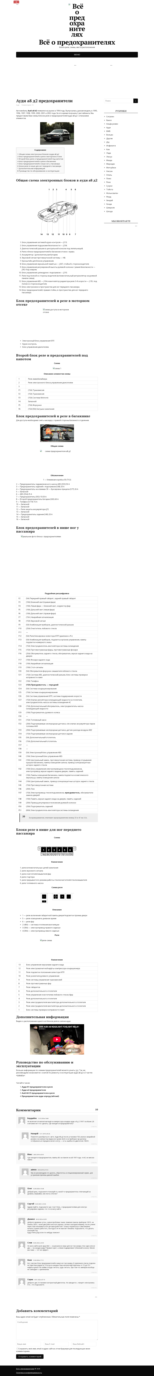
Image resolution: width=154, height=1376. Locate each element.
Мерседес (110, 164)
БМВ (108, 131)
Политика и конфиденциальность (29, 1373)
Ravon (109, 120)
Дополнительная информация (31, 168)
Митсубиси (111, 167)
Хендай (109, 200)
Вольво (109, 135)
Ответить (94, 1126)
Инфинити (111, 145)
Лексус (109, 156)
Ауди (17, 105)
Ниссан (109, 171)
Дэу (107, 142)
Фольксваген (112, 193)
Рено (108, 182)
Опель (109, 175)
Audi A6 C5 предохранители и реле (38, 1093)
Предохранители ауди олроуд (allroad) (40, 1096)
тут (77, 1070)
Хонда (109, 204)
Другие (109, 138)
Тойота (109, 189)
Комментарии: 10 (27, 105)
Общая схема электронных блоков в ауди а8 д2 (38, 154)
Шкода (109, 211)
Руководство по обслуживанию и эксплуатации (38, 171)
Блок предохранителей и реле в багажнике (36, 161)
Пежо (108, 178)
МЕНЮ (77, 54)
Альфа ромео (112, 124)
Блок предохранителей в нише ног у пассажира (38, 164)
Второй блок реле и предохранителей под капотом (40, 159)
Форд (108, 197)
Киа (108, 149)
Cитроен (110, 116)
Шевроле (110, 207)
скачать (20, 1075)
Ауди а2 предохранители (34, 1090)
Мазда (109, 160)
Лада (108, 153)
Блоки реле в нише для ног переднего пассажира (39, 166)
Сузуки (109, 186)
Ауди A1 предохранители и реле (37, 1087)
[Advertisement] (33, 81)
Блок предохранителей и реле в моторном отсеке (39, 156)
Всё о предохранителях (77, 41)
